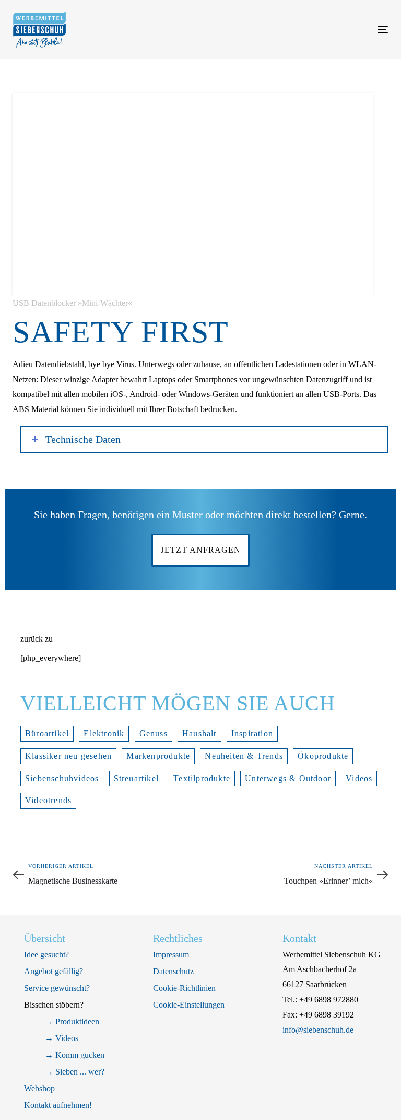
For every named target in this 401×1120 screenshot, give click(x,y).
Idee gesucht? (46, 954)
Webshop (39, 1088)
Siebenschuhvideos (62, 778)
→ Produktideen (72, 1021)
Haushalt (199, 733)
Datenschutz (173, 971)
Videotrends (48, 800)
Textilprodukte (201, 778)
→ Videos (61, 1038)
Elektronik (104, 733)
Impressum (171, 954)
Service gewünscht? (57, 988)
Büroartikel (47, 733)
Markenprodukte (158, 755)
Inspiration (252, 733)
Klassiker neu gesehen (68, 755)
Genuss (153, 733)
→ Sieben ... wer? (74, 1071)
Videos (359, 778)
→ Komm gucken (74, 1054)
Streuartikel (136, 778)
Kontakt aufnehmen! (58, 1105)
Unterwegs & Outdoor (288, 778)
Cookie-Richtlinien (184, 988)
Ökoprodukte (323, 755)
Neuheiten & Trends (244, 755)
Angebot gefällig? (53, 971)
